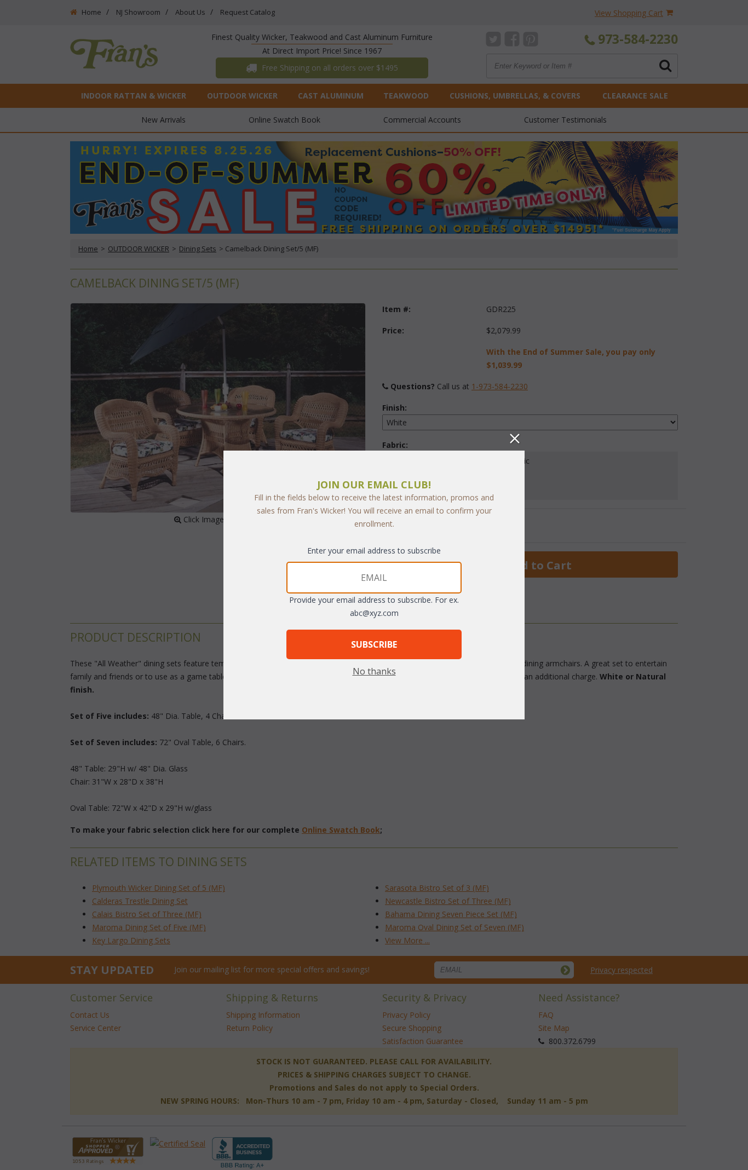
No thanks (374, 671)
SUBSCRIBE (374, 644)
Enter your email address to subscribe (374, 550)
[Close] (515, 438)
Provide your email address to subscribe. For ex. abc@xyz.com (374, 606)
